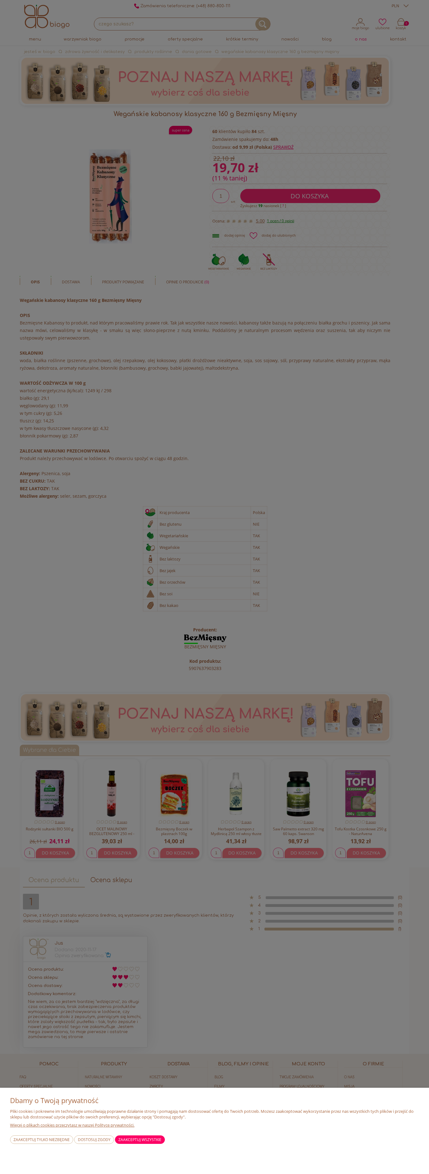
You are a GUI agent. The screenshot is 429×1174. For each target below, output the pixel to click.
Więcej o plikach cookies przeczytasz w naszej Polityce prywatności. (72, 1125)
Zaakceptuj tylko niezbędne (42, 1139)
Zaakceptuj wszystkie (139, 1139)
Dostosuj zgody (94, 1139)
